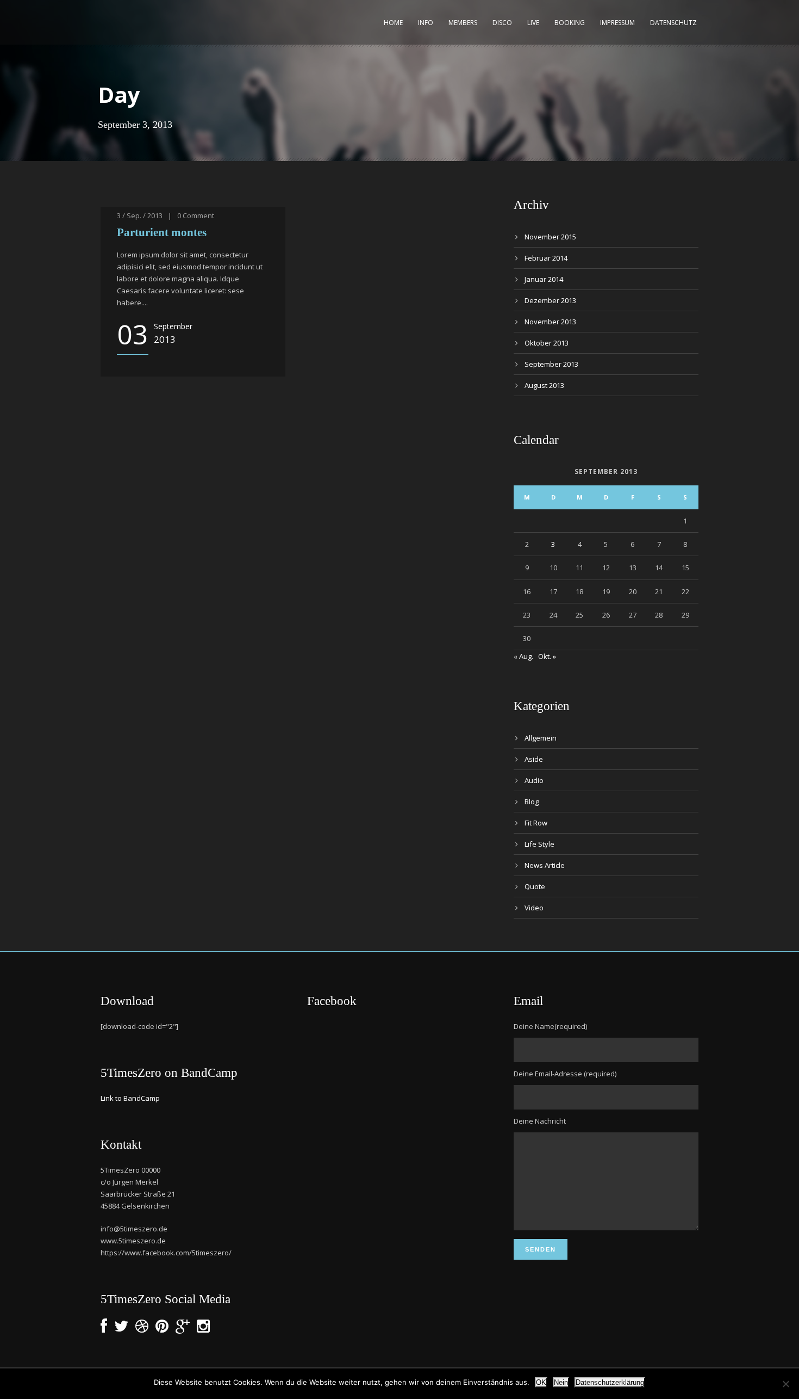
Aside (534, 759)
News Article (545, 865)
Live (533, 22)
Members (462, 22)
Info (425, 22)
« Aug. (523, 656)
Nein (561, 1382)
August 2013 (544, 385)
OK (541, 1382)
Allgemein (541, 738)
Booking (569, 22)
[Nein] (785, 1383)
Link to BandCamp (130, 1098)
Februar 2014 (546, 258)
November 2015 (550, 237)
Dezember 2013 (550, 300)
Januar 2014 (544, 279)
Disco (502, 22)
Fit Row (536, 823)
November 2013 (550, 321)
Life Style (539, 844)
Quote (535, 886)
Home (393, 22)
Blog (532, 801)
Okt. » (547, 656)
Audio (534, 780)
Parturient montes (162, 232)
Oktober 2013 (547, 343)
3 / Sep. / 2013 (140, 215)
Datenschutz (673, 22)
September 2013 (551, 364)
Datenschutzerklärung (610, 1382)
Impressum (617, 22)
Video (534, 908)
